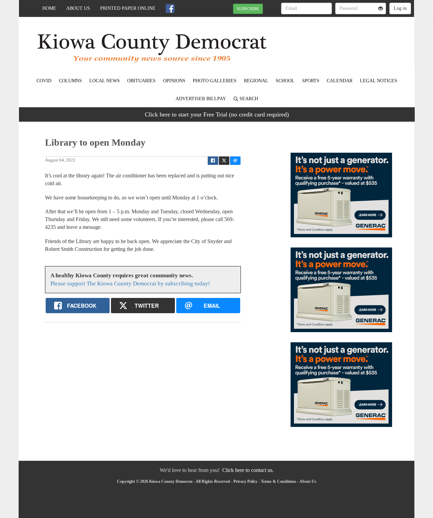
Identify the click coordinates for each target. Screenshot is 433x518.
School (285, 80)
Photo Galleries (214, 80)
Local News (104, 80)
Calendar (339, 80)
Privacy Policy (245, 481)
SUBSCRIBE (248, 8)
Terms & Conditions (278, 481)
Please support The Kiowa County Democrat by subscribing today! (130, 283)
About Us (78, 8)
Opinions (174, 80)
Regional (256, 80)
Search (248, 98)
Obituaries (141, 80)
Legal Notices (378, 80)
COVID (44, 80)
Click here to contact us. (248, 470)
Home (49, 8)
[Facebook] (170, 8)
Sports (310, 80)
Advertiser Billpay (201, 98)
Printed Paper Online (128, 8)
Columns (70, 80)
